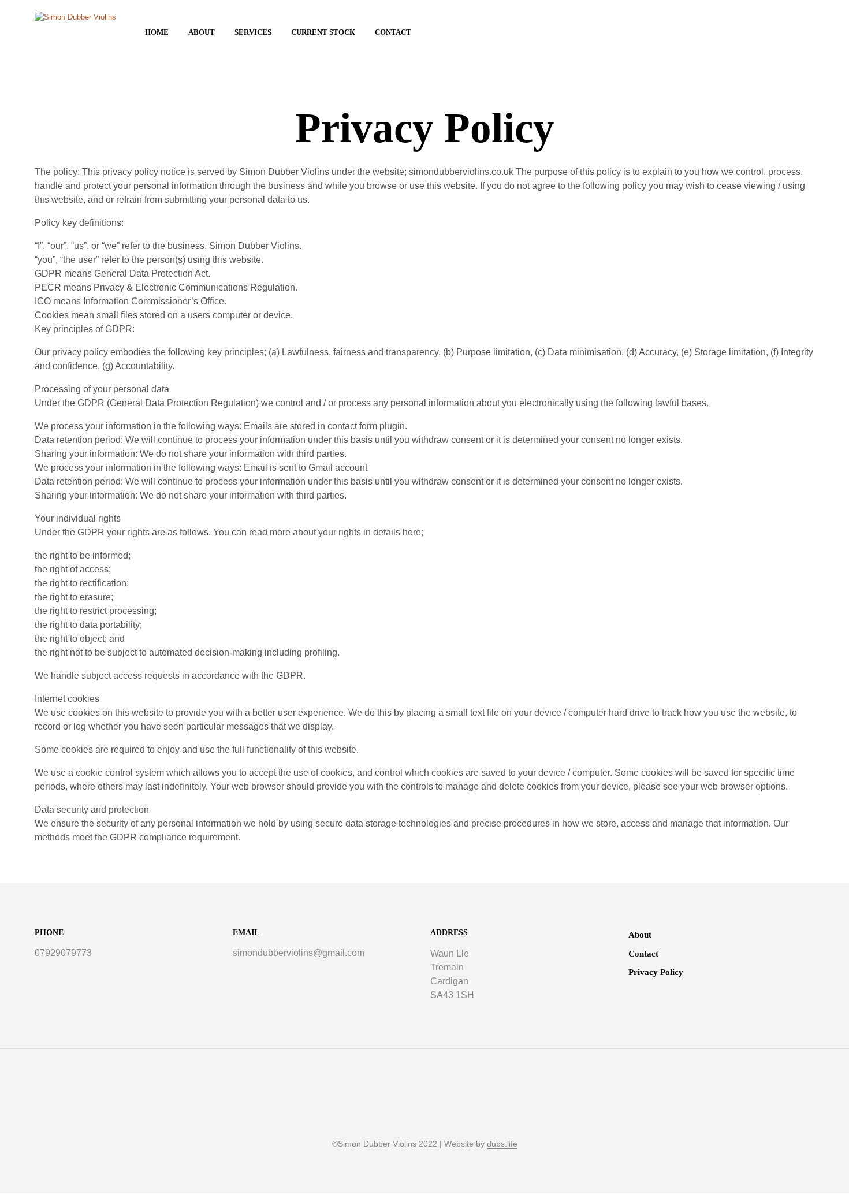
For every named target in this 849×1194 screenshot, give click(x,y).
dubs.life (502, 1144)
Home (157, 32)
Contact (393, 32)
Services (252, 32)
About (201, 32)
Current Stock (323, 32)
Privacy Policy (655, 972)
